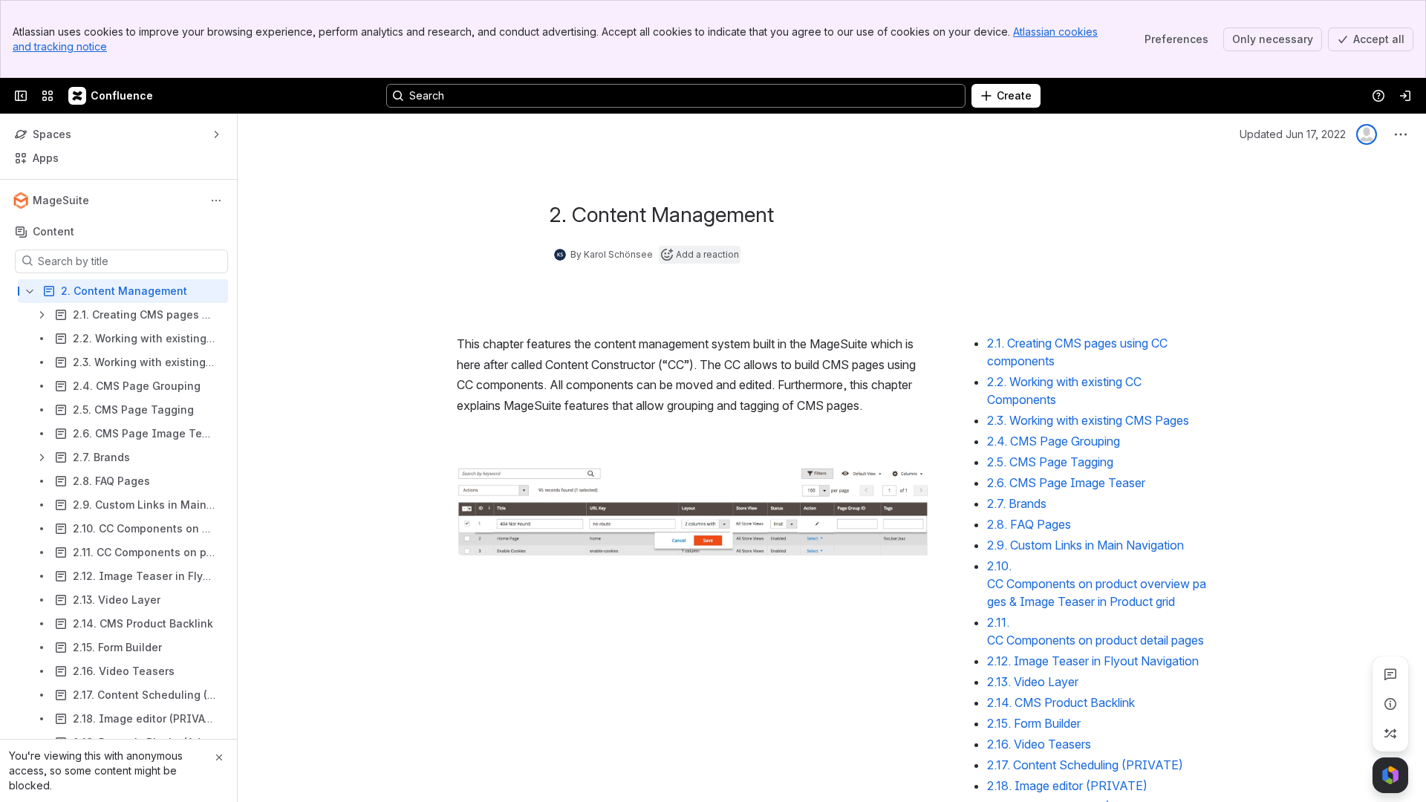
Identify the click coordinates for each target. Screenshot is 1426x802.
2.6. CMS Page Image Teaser (1066, 482)
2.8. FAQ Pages (1029, 524)
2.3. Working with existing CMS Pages (1088, 420)
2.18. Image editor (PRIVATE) (1067, 785)
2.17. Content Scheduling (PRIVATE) (1085, 764)
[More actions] (216, 200)
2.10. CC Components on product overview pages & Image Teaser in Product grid (1096, 583)
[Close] (219, 757)
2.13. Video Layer (1032, 681)
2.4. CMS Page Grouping (1055, 441)
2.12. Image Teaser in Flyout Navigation (1093, 660)
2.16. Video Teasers (1039, 744)
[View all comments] (1390, 674)
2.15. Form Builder (1034, 723)
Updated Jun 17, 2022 (1293, 134)
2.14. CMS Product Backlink (1061, 702)
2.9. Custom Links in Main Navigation (1085, 545)
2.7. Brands (1016, 503)
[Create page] (1390, 734)
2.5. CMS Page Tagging (1051, 461)
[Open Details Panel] (1390, 704)
